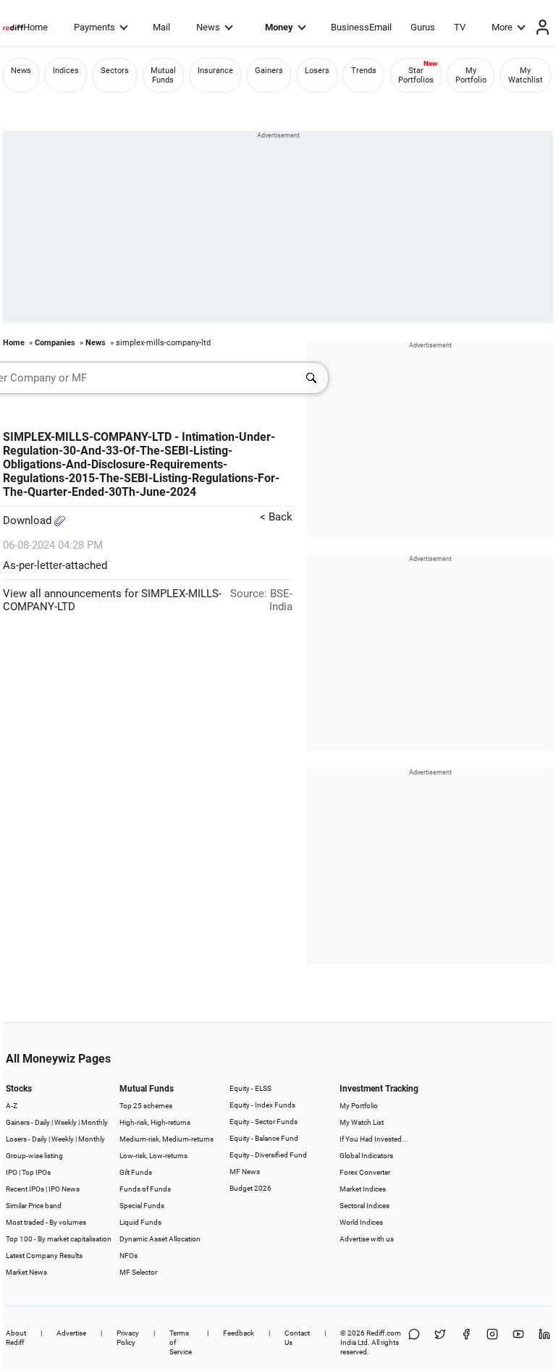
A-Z (11, 1105)
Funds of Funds (145, 1189)
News (208, 27)
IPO (11, 1172)
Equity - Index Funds (262, 1105)
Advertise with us (367, 1239)
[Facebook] (466, 1342)
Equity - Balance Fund (263, 1138)
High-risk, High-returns (154, 1122)
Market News (26, 1272)
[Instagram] (492, 1342)
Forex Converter (365, 1172)
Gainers (269, 70)
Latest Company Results (44, 1255)
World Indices (361, 1222)
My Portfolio (470, 75)
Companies (55, 342)
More (502, 27)
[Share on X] (440, 1342)
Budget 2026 (250, 1188)
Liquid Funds (140, 1222)
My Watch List (362, 1122)
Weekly (65, 1122)
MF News (244, 1171)
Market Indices (363, 1189)
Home (35, 27)
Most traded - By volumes (46, 1222)
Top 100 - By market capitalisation (58, 1239)
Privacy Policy (128, 1337)
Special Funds (141, 1205)
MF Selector (138, 1272)
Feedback (238, 1333)
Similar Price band (34, 1205)
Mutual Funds (163, 75)
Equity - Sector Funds (263, 1121)
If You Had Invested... (374, 1139)
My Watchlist (525, 75)
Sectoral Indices (364, 1205)
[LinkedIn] (544, 1342)
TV (460, 27)
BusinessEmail (361, 27)
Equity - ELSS (250, 1088)
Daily (42, 1122)
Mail (161, 27)
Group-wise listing (34, 1155)
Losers (317, 70)
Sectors (115, 70)
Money (279, 27)
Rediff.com (383, 1333)
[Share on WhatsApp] (414, 1342)
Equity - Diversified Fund (268, 1155)
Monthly (94, 1122)
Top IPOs (36, 1172)
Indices (66, 70)
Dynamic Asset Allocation (160, 1239)
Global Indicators (366, 1155)
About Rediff (16, 1337)
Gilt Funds (135, 1172)
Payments (94, 27)
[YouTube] (518, 1342)
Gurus (422, 27)
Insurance (215, 70)
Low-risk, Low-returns (153, 1155)
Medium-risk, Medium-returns (166, 1139)
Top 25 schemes (145, 1105)
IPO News (64, 1189)
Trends (363, 70)
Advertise (71, 1333)
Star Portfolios (416, 75)
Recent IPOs (25, 1189)
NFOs (128, 1255)
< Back (276, 516)
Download (28, 520)
